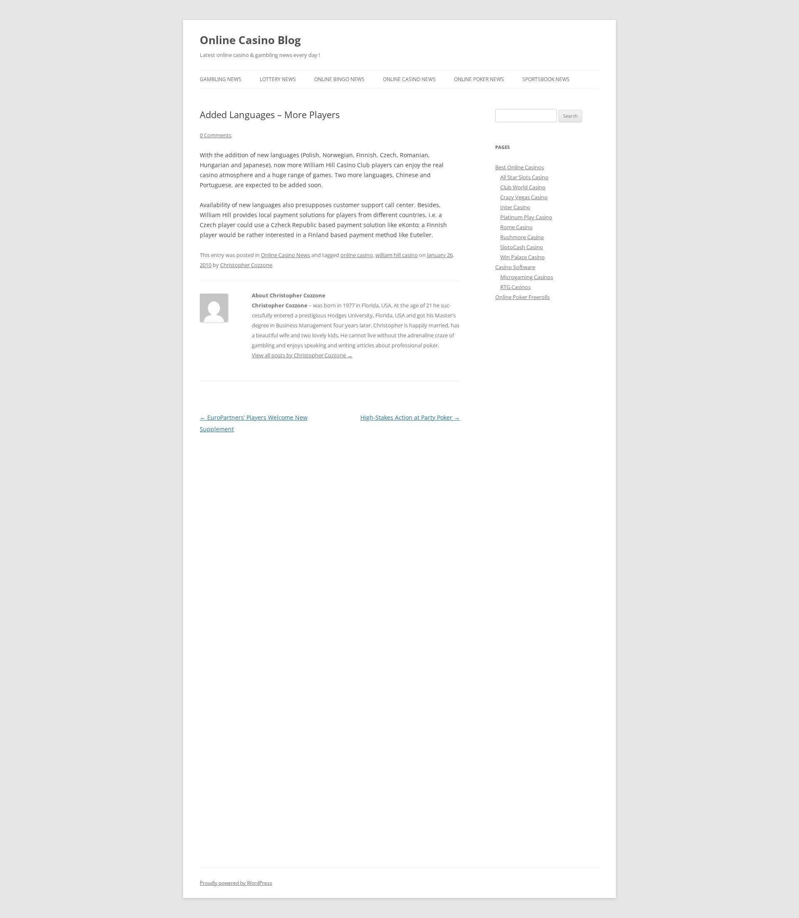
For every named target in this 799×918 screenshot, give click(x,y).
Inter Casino (515, 207)
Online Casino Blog (250, 39)
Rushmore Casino (522, 237)
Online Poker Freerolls (522, 297)
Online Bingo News (339, 79)
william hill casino (396, 255)
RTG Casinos (515, 287)
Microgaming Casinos (526, 277)
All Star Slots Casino (524, 177)
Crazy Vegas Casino (524, 197)
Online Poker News (479, 79)
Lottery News (278, 79)
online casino (356, 255)
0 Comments (215, 135)
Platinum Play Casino (526, 217)
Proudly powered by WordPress (236, 882)
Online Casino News (409, 79)
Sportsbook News (546, 79)
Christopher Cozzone (246, 265)
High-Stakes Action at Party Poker (410, 417)
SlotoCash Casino (521, 247)
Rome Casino (516, 227)
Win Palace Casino (522, 257)
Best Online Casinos (519, 167)
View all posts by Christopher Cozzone (302, 355)
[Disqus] (330, 539)
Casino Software (515, 267)
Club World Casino (523, 187)
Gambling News (220, 79)
